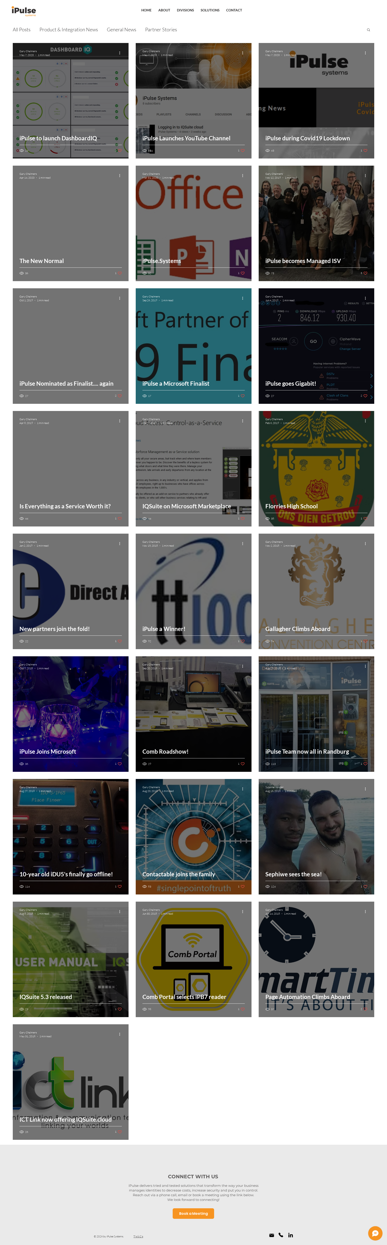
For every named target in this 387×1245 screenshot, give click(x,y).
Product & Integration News (68, 29)
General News (121, 29)
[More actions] (121, 53)
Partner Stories (161, 29)
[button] (368, 30)
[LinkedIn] (290, 1235)
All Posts (21, 29)
